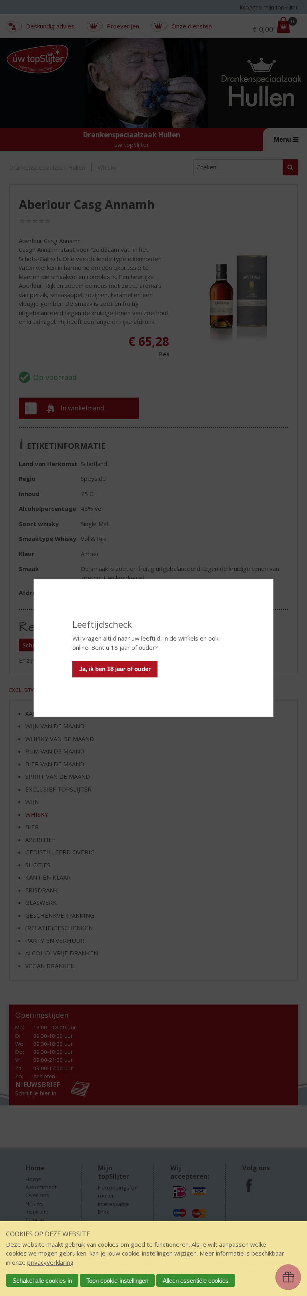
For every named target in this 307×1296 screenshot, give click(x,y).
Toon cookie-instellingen (117, 1280)
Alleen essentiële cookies (196, 1280)
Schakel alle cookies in (42, 1280)
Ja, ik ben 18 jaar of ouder (115, 668)
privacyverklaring (50, 1262)
